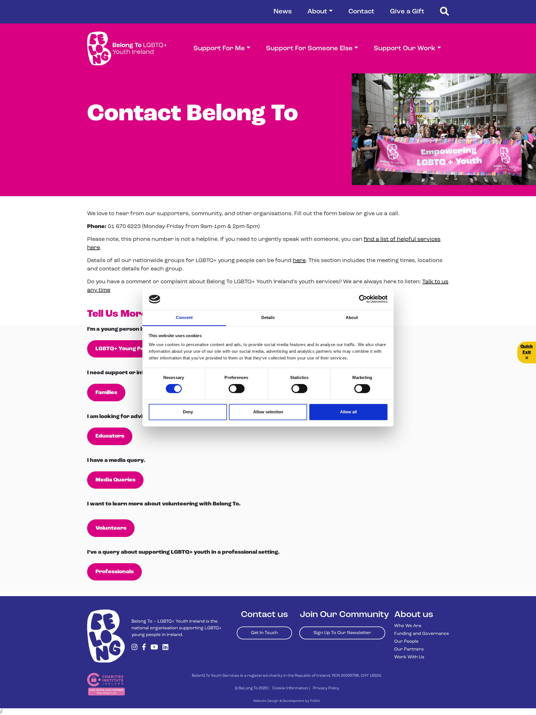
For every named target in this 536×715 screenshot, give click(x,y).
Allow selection (268, 411)
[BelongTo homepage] (106, 636)
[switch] (237, 388)
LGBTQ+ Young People (125, 349)
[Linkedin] (165, 647)
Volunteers (110, 528)
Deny (188, 411)
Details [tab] (268, 317)
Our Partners (409, 649)
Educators (109, 436)
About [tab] (352, 317)
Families (106, 392)
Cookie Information (290, 688)
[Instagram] (134, 647)
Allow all (348, 411)
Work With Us (409, 657)
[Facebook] (144, 647)
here (299, 260)
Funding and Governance (421, 634)
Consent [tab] (184, 317)
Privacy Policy (326, 688)
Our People (406, 641)
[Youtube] (154, 647)
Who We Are (407, 626)
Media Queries (115, 480)
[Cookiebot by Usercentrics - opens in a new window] (363, 299)
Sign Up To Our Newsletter (342, 633)
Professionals (114, 572)
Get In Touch (264, 633)
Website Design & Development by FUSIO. (286, 701)
